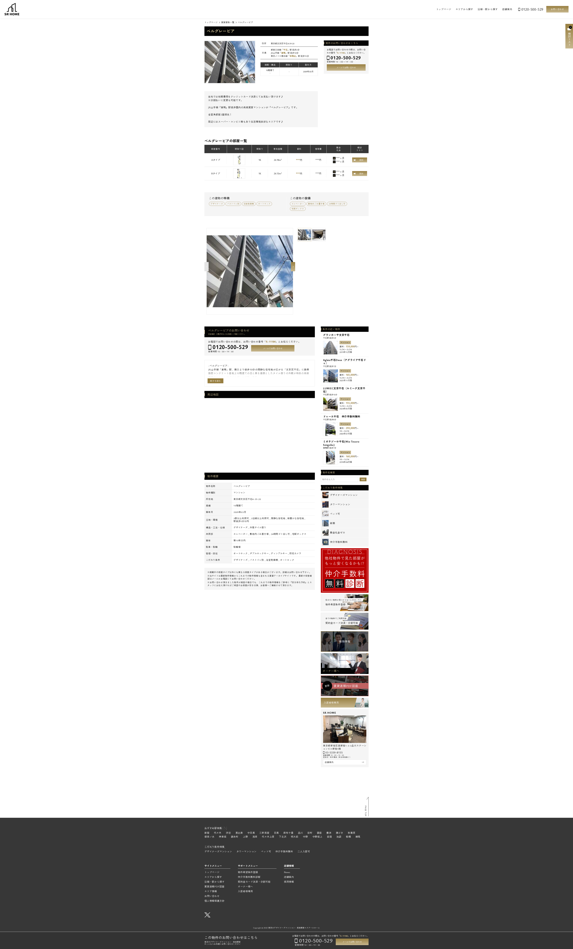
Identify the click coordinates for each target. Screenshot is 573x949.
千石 (285, 49)
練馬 (358, 837)
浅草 (255, 837)
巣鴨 (283, 52)
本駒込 (293, 56)
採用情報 (344, 641)
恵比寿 (239, 833)
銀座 (319, 833)
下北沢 (282, 837)
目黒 (276, 833)
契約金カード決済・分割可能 (254, 881)
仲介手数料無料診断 (249, 877)
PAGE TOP (365, 811)
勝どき (339, 833)
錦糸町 (234, 837)
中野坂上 (317, 837)
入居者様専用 (331, 702)
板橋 (348, 837)
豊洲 (328, 833)
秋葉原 (351, 833)
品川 (300, 833)
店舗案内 (507, 9)
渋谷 (228, 833)
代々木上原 (268, 837)
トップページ (443, 9)
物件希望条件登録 (248, 872)
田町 (309, 833)
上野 (245, 837)
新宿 (207, 833)
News (287, 872)
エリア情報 (210, 891)
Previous (206, 266)
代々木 (217, 833)
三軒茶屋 (264, 833)
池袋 (338, 837)
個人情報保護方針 (214, 900)
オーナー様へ (331, 671)
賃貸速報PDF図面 (214, 886)
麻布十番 (288, 833)
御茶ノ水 (209, 837)
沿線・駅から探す (488, 9)
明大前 (294, 837)
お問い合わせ (557, 9)
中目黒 (251, 833)
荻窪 (329, 837)
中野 (305, 837)
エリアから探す (464, 9)
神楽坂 (222, 837)
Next (293, 266)
